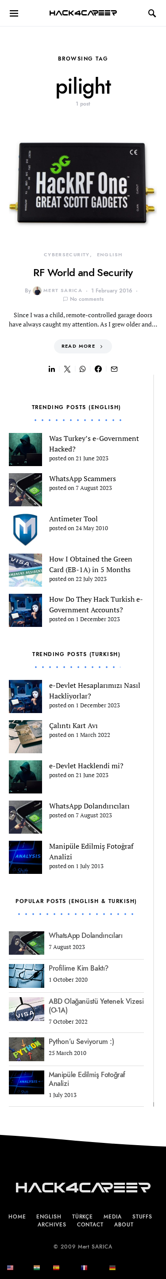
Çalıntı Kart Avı (73, 725)
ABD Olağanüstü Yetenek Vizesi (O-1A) (96, 1006)
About (124, 1224)
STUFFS (142, 1216)
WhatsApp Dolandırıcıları (89, 806)
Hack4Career (83, 13)
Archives (52, 1224)
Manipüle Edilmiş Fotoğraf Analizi (87, 1079)
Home (17, 1216)
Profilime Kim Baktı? (78, 968)
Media (113, 1216)
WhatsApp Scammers (82, 478)
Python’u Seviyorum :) (81, 1042)
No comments (87, 299)
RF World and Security (82, 272)
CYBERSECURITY (67, 254)
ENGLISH (110, 254)
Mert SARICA (62, 290)
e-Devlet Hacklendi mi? (86, 765)
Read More (78, 346)
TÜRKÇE (82, 1216)
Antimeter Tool (73, 519)
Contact (90, 1224)
